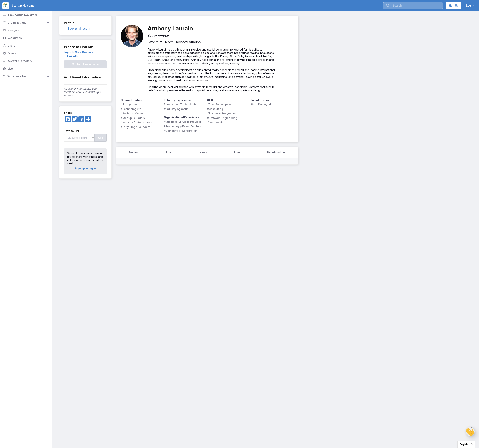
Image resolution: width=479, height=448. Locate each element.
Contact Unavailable (85, 64)
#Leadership (215, 122)
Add (100, 137)
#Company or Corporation (181, 130)
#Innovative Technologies (181, 104)
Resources (12, 37)
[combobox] (466, 444)
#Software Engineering (222, 118)
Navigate (10, 30)
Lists (8, 68)
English (464, 444)
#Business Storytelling (222, 113)
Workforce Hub (15, 76)
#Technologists (131, 109)
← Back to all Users (77, 28)
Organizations (14, 22)
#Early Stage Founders (135, 127)
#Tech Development (220, 104)
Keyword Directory (17, 60)
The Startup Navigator (19, 14)
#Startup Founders (133, 118)
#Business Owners (133, 113)
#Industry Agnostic (176, 109)
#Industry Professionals (136, 122)
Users (8, 45)
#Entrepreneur (130, 104)
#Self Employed (260, 104)
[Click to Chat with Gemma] (470, 431)
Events (9, 53)
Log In (470, 5)
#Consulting (215, 109)
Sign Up (453, 5)
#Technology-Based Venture (183, 126)
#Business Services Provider (182, 121)
